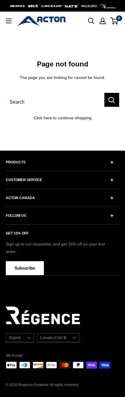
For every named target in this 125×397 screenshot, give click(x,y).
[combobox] (55, 100)
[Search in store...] (111, 100)
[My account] (103, 21)
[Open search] (91, 21)
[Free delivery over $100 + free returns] (62, 6)
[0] (114, 20)
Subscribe (25, 268)
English (15, 338)
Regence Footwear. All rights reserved (48, 385)
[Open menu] (9, 21)
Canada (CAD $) (53, 338)
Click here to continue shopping (63, 118)
